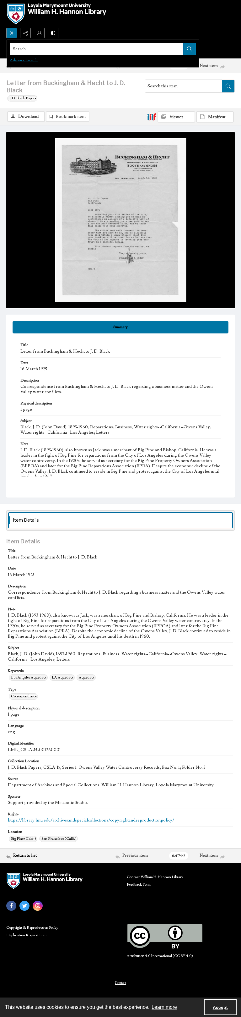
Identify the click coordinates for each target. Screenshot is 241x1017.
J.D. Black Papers (22, 98)
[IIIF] (152, 116)
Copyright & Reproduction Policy (32, 927)
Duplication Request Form (26, 935)
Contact (120, 983)
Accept (220, 1007)
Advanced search (24, 60)
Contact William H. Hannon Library (155, 877)
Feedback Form (139, 884)
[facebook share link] (11, 906)
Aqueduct (86, 677)
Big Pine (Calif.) (23, 838)
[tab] (120, 327)
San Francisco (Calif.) (59, 838)
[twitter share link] (24, 906)
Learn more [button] (164, 1007)
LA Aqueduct (62, 677)
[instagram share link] (38, 906)
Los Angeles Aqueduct (28, 677)
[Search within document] (228, 86)
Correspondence (24, 696)
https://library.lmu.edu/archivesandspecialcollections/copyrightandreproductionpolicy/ (91, 820)
